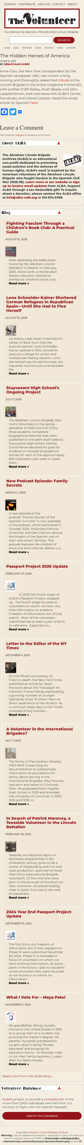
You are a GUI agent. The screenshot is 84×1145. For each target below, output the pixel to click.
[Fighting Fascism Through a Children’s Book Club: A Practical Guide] (12, 251)
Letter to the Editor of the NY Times (36, 645)
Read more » (19, 283)
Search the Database (42, 1116)
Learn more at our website (46, 182)
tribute (63, 80)
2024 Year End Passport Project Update (38, 914)
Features (27, 48)
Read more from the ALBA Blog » (27, 1076)
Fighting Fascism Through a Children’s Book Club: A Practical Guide (40, 227)
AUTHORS (71, 48)
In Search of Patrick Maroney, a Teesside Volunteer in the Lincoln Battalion (41, 822)
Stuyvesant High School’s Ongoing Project (32, 389)
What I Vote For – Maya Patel (35, 997)
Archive (44, 4)
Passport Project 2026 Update (37, 566)
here (34, 103)
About (72, 4)
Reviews (49, 48)
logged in (21, 134)
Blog (16, 48)
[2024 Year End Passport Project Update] (12, 936)
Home (7, 48)
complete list (54, 1099)
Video (60, 48)
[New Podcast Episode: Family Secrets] (12, 505)
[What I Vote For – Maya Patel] (12, 1017)
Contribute (27, 4)
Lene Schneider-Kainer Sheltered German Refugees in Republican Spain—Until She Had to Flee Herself (41, 304)
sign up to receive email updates (41, 184)
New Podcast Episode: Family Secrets (37, 483)
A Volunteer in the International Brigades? (39, 731)
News (38, 48)
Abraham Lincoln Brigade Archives (48, 1132)
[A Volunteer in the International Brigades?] (12, 753)
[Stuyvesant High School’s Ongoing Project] (12, 411)
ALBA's (7, 1099)
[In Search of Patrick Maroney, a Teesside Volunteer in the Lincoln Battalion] (12, 846)
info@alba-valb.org (21, 197)
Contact (58, 4)
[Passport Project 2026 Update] (12, 586)
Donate (10, 4)
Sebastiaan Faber (17, 64)
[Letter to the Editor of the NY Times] (12, 667)
